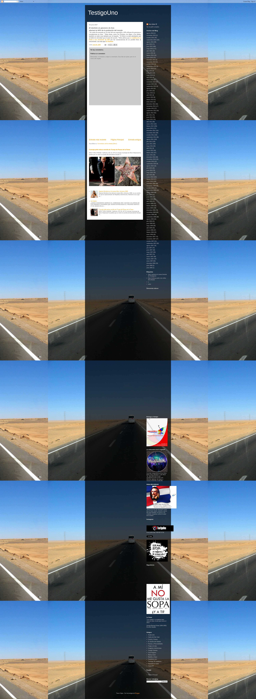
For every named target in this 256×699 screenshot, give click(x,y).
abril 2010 (149, 175)
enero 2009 (149, 208)
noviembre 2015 (151, 35)
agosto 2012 (150, 113)
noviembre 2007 (151, 239)
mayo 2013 (149, 93)
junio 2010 (149, 170)
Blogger (137, 693)
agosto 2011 (150, 139)
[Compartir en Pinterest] (116, 45)
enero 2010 (149, 181)
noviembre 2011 (151, 132)
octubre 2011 (150, 135)
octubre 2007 (150, 241)
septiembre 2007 (151, 243)
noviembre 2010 (151, 159)
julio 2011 (149, 141)
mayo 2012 (149, 119)
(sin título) (93, 201)
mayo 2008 (149, 225)
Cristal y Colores (153, 639)
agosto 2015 (150, 42)
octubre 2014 (150, 64)
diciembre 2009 (150, 183)
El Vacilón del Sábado (154, 641)
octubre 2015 (150, 37)
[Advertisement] (115, 122)
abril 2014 (149, 77)
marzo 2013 (149, 97)
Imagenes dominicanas (155, 648)
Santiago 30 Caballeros (155, 661)
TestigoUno (103, 12)
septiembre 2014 (151, 66)
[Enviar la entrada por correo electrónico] (105, 44)
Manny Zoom (152, 655)
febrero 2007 (150, 259)
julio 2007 (149, 248)
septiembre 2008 (151, 217)
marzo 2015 (149, 53)
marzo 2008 (149, 230)
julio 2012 (149, 115)
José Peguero (152, 652)
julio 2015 (149, 44)
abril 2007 (149, 254)
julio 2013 (149, 90)
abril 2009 (149, 201)
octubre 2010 (150, 161)
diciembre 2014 (150, 59)
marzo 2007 (149, 256)
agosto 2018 (150, 33)
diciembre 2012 (150, 104)
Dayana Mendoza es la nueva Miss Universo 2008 (113, 191)
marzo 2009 (149, 203)
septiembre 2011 (151, 137)
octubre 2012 (150, 108)
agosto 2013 (150, 88)
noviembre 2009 (151, 186)
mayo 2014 (149, 75)
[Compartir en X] (113, 45)
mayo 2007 (149, 252)
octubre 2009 (150, 188)
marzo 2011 (149, 150)
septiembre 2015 (151, 40)
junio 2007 (149, 250)
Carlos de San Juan (154, 637)
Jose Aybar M (152, 24)
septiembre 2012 (151, 110)
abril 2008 (149, 228)
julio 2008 (149, 221)
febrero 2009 (150, 205)
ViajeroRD (151, 666)
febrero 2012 (150, 126)
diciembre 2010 (150, 157)
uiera (149, 284)
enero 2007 (149, 261)
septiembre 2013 (151, 86)
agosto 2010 (150, 166)
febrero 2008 (150, 232)
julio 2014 (149, 70)
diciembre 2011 (150, 130)
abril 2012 (149, 121)
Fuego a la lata (152, 646)
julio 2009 (149, 194)
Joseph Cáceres (153, 650)
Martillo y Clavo (152, 657)
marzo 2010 (149, 177)
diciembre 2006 (150, 263)
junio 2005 (149, 267)
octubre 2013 (150, 84)
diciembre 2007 (150, 236)
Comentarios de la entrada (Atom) (107, 143)
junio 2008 (149, 223)
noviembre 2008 (151, 212)
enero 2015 (149, 57)
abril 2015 (149, 51)
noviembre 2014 (151, 62)
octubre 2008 (150, 214)
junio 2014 (149, 73)
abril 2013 (149, 95)
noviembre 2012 (151, 106)
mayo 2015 (149, 48)
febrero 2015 (150, 55)
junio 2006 (149, 265)
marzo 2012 (149, 124)
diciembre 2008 (150, 210)
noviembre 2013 (151, 82)
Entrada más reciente (97, 140)
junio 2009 (149, 197)
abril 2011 (149, 148)
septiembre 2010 (151, 163)
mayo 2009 (149, 199)
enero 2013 (149, 102)
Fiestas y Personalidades (155, 644)
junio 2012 (149, 117)
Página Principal (117, 140)
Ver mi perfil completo (152, 27)
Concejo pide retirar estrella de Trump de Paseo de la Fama (109, 149)
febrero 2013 (150, 99)
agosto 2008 (150, 219)
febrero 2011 (150, 152)
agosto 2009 (150, 192)
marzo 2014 (149, 79)
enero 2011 (149, 155)
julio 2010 (149, 168)
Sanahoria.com (152, 659)
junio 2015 (149, 46)
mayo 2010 (149, 172)
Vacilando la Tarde (153, 663)
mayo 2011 (149, 146)
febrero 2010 (150, 179)
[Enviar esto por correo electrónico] (109, 45)
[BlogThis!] (111, 45)
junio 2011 (149, 143)
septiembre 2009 (151, 190)
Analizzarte (151, 635)
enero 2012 (149, 128)
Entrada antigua (134, 140)
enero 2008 (149, 234)
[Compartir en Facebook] (115, 45)
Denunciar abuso (152, 288)
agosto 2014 (150, 68)
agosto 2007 (150, 245)
